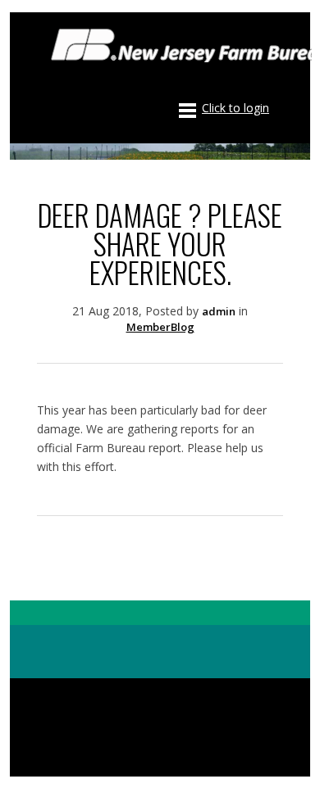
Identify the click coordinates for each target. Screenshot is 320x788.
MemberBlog (160, 326)
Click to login (235, 107)
